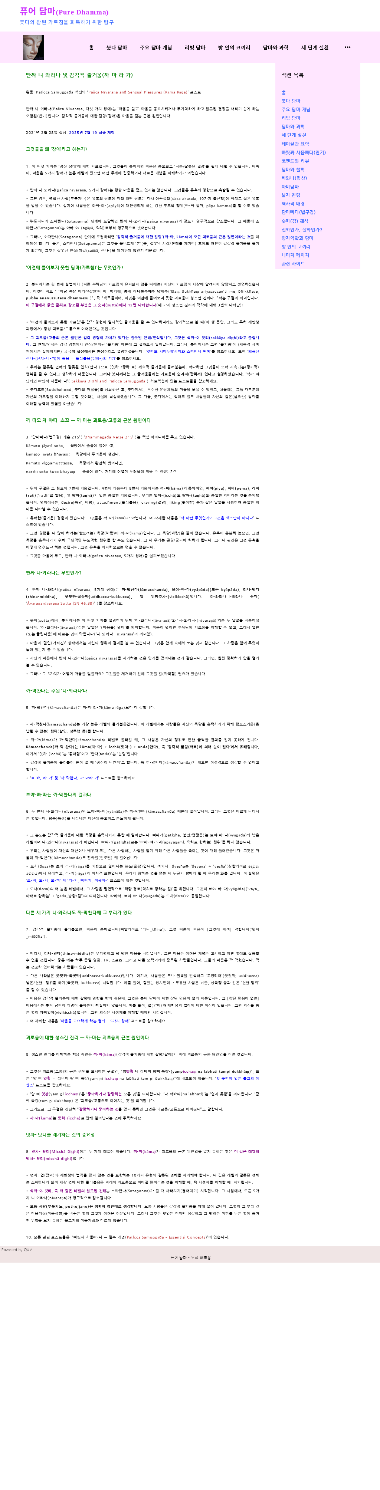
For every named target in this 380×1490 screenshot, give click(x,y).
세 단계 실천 (315, 47)
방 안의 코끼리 (234, 47)
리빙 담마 (195, 47)
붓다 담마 (117, 47)
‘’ (64, 778)
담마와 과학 (276, 47)
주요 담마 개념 (156, 47)
